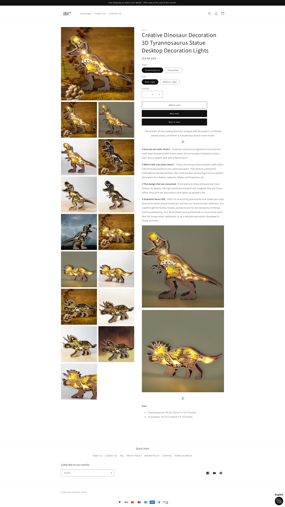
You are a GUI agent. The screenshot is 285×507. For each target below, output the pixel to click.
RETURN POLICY (152, 455)
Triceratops (173, 70)
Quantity (145, 88)
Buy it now (174, 122)
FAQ (122, 455)
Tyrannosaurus (152, 70)
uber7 (69, 492)
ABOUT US (98, 455)
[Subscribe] (111, 472)
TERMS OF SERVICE (183, 455)
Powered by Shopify (79, 492)
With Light (150, 82)
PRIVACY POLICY (134, 455)
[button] (209, 13)
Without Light (170, 82)
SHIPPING (167, 455)
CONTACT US (111, 455)
